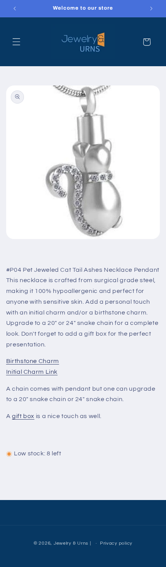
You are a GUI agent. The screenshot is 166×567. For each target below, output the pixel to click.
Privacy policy (116, 543)
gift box (23, 416)
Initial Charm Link (32, 372)
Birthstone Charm (32, 361)
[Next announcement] (151, 8)
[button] (16, 42)
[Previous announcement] (14, 8)
